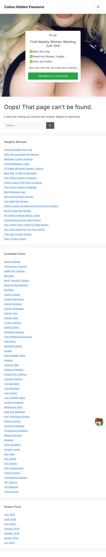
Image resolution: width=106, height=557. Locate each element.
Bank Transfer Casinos (16, 280)
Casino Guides (12, 294)
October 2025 (11, 533)
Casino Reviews (13, 304)
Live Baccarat (11, 383)
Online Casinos (12, 421)
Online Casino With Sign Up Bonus (23, 182)
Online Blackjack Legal (16, 163)
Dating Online (11, 327)
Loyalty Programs (13, 402)
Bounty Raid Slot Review (17, 210)
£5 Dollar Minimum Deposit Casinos (23, 168)
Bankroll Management (16, 285)
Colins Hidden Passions (24, 7)
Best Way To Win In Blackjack (20, 173)
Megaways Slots (13, 407)
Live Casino (10, 393)
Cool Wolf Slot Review (16, 201)
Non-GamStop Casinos (17, 416)
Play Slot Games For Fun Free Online (24, 229)
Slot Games (10, 463)
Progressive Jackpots (16, 430)
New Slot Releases (14, 412)
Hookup (8, 360)
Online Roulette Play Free (18, 149)
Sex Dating (10, 458)
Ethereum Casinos (14, 332)
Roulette (8, 440)
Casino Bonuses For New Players (22, 220)
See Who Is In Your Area (53, 76)
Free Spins (10, 341)
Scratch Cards (12, 449)
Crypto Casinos (12, 322)
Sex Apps (9, 454)
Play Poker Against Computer (20, 178)
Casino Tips (10, 313)
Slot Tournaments (14, 468)
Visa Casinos (11, 491)
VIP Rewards (11, 487)
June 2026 (10, 519)
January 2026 (11, 528)
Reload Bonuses (13, 435)
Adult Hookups (12, 261)
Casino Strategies (14, 308)
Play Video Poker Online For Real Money (26, 224)
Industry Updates (13, 369)
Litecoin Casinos (13, 379)
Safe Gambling (12, 444)
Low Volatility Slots (14, 397)
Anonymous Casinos (15, 266)
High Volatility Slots (15, 355)
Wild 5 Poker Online (15, 239)
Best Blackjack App (14, 192)
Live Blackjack (12, 388)
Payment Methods (14, 426)
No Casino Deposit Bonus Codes (22, 215)
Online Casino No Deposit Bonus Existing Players (31, 206)
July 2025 (9, 542)
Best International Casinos (18, 196)
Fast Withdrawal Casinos (18, 336)
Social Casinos (12, 473)
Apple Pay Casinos (14, 271)
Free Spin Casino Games (17, 234)
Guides (8, 351)
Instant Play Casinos (15, 374)
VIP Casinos (10, 482)
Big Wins (9, 290)
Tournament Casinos (15, 477)
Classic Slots (11, 318)
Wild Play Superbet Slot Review (21, 154)
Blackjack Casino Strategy (18, 159)
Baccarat (9, 275)
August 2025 (11, 538)
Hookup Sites (11, 365)
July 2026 (9, 514)
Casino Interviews (14, 299)
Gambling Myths (13, 346)
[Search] (50, 125)
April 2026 (10, 524)
